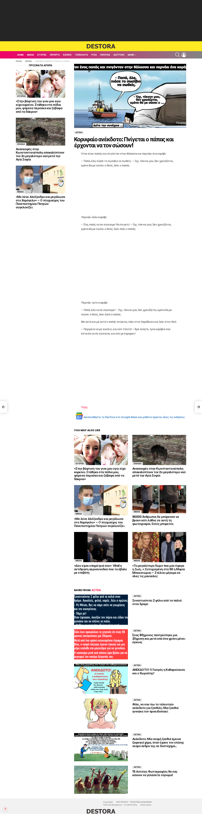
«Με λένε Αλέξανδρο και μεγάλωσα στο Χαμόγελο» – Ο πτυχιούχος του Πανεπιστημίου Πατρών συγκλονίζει (99, 522)
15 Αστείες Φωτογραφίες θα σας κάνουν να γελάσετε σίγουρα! (154, 773)
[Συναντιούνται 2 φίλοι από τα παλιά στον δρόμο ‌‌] (101, 610)
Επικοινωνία (145, 805)
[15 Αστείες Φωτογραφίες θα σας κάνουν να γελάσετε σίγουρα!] (101, 780)
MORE (131, 54)
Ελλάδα (137, 463)
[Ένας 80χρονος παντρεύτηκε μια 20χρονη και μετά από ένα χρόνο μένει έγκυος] (101, 644)
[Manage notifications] (5, 808)
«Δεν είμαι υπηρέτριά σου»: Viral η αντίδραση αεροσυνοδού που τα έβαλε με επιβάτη (100, 569)
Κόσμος (67, 54)
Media (30, 54)
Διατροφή (118, 54)
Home (20, 54)
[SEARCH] (177, 55)
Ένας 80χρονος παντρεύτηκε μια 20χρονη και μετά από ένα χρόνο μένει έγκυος (158, 638)
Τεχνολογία (81, 54)
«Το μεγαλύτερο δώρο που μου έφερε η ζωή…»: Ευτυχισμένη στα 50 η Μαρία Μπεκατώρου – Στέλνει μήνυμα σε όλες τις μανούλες (158, 570)
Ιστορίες (41, 54)
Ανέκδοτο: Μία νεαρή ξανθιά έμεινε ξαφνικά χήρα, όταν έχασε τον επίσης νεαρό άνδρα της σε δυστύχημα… (158, 742)
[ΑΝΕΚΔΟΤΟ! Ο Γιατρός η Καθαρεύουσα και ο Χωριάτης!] (101, 679)
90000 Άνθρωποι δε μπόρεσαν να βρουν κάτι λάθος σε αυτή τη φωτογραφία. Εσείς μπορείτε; (155, 520)
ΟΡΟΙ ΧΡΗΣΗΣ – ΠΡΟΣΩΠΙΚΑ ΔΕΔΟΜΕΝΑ (134, 802)
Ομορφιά (105, 54)
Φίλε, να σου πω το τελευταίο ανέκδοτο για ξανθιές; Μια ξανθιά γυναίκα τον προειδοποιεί (155, 707)
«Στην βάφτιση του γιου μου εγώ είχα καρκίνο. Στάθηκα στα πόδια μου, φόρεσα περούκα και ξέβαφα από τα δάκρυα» (100, 473)
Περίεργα (55, 54)
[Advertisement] (101, 20)
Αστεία (96, 590)
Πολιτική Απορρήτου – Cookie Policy (120, 805)
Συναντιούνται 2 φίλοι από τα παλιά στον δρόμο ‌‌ (156, 602)
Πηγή (84, 407)
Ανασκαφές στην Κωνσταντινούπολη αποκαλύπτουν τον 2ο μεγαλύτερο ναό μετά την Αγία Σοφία (158, 472)
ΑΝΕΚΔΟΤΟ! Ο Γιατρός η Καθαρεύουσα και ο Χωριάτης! (158, 671)
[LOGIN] (183, 55)
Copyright (108, 802)
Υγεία (94, 54)
